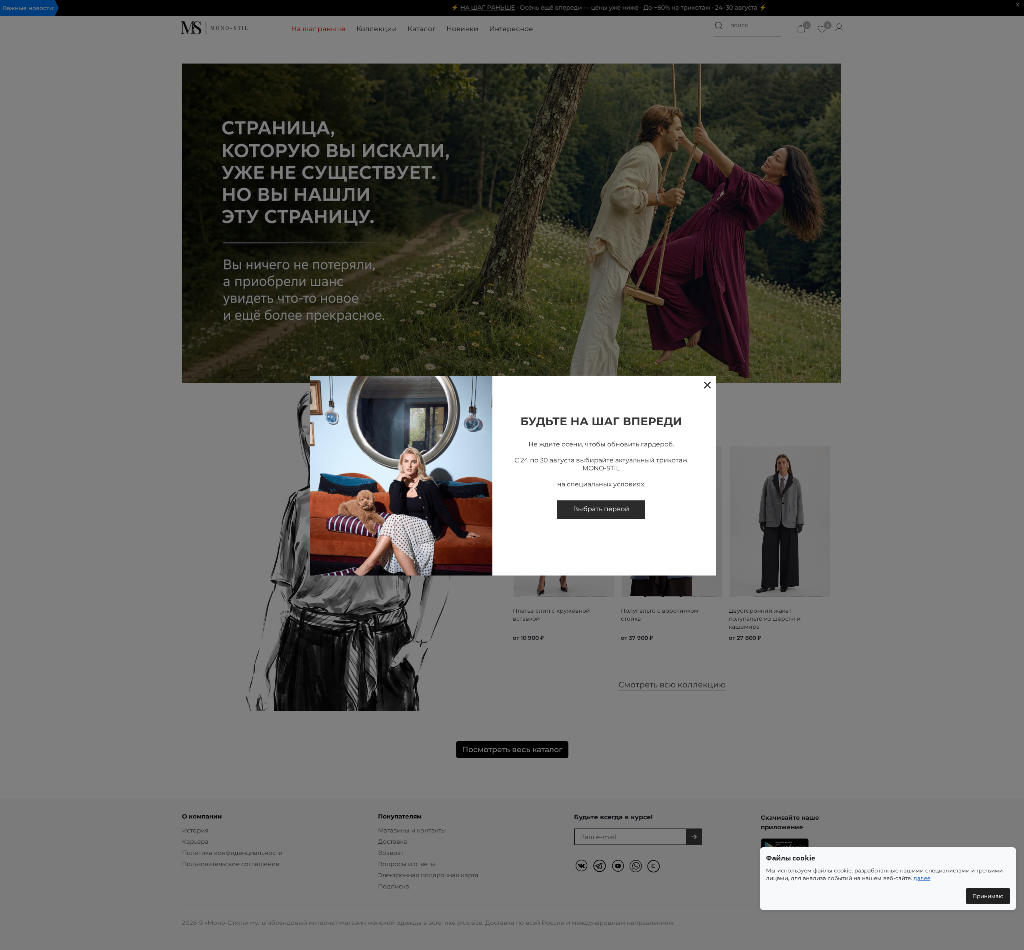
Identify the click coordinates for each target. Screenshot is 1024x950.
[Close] (707, 385)
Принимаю (988, 896)
